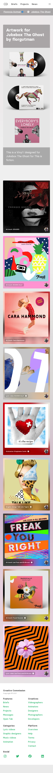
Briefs (14, 4)
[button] (26, 64)
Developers (33, 719)
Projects (24, 4)
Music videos (9, 737)
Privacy (32, 741)
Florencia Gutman (12, 12)
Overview (33, 729)
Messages (8, 715)
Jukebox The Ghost (41, 12)
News (34, 4)
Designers (33, 710)
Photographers (35, 715)
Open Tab (8, 719)
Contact (32, 746)
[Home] (6, 4)
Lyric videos (9, 729)
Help (30, 733)
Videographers (35, 702)
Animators (33, 706)
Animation (8, 741)
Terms (31, 737)
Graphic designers (12, 733)
